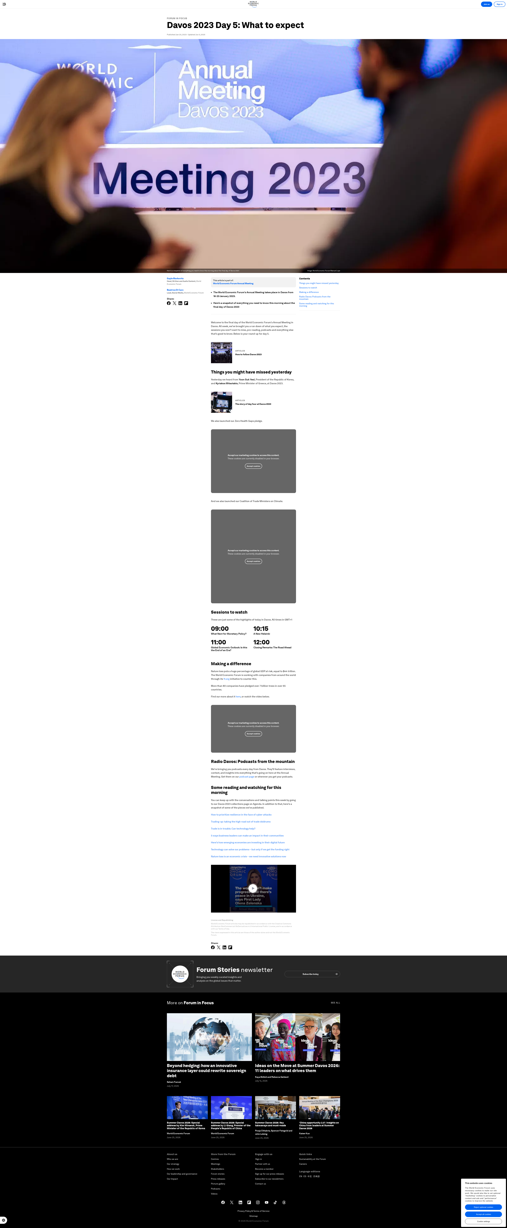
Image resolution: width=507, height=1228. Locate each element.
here (238, 696)
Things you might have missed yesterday (319, 283)
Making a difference (309, 292)
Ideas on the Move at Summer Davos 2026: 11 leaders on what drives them (297, 1068)
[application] (253, 889)
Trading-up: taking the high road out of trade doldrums (241, 821)
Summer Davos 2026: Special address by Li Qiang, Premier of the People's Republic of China (231, 1125)
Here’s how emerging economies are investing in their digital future (248, 842)
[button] (253, 888)
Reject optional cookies (483, 1207)
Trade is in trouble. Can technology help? (233, 828)
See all (335, 1002)
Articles (240, 351)
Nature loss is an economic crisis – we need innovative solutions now (248, 856)
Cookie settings (483, 1221)
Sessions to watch (308, 288)
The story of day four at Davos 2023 (253, 404)
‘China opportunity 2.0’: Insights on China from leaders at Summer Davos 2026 (319, 1125)
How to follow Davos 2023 (248, 354)
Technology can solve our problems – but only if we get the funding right (250, 849)
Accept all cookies (483, 1214)
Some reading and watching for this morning (316, 304)
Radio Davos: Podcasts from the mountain (314, 298)
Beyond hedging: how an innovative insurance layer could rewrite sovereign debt (206, 1070)
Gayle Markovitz (175, 278)
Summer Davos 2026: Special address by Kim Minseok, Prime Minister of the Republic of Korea (186, 1125)
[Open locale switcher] (3, 1220)
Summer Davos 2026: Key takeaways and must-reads (270, 1124)
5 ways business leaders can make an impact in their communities (247, 835)
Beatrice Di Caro (175, 290)
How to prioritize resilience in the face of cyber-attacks (241, 814)
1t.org (226, 678)
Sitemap (253, 1216)
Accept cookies (253, 466)
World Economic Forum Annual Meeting (233, 283)
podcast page (246, 776)
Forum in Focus (177, 18)
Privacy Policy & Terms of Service (253, 1211)
